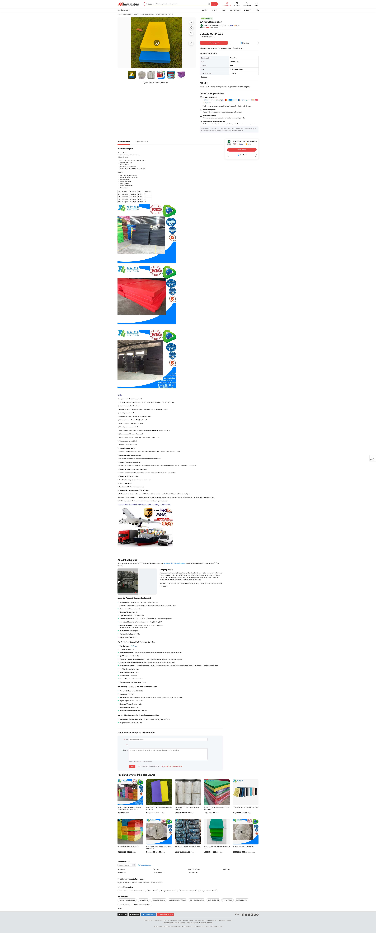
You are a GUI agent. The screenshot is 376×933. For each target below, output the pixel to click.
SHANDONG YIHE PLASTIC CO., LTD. (215, 25)
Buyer (213, 10)
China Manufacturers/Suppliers (172, 920)
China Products (158, 920)
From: (126, 740)
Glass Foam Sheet (213, 900)
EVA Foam (226, 869)
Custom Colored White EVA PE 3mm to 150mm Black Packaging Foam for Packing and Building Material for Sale (129, 809)
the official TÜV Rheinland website (174, 563)
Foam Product (122, 873)
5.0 (235, 144)
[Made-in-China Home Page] (128, 4)
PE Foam (134, 646)
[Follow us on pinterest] (255, 914)
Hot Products (148, 920)
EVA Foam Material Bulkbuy (142, 905)
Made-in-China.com (179, 922)
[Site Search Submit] (214, 4)
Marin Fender (122, 869)
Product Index (221, 920)
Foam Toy (156, 869)
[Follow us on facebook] (243, 914)
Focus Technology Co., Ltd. (174, 926)
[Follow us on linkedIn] (257, 914)
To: (127, 745)
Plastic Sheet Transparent (188, 891)
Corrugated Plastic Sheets (208, 891)
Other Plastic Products (137, 891)
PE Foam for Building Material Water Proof (245, 807)
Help (223, 10)
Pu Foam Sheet (227, 900)
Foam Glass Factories (158, 900)
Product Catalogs (145, 865)
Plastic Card (122, 891)
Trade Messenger (148, 914)
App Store (122, 914)
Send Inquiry (214, 43)
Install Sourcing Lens (166, 914)
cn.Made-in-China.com (206, 922)
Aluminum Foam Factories (127, 900)
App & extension (235, 10)
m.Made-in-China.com (192, 922)
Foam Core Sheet (124, 905)
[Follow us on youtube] (252, 914)
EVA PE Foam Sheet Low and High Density (188, 846)
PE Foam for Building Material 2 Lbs (128, 846)
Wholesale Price (199, 920)
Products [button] (149, 4)
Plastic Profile (152, 891)
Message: (125, 750)
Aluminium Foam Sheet (197, 900)
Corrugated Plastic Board (168, 891)
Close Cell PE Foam (194, 869)
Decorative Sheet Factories (177, 900)
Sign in (256, 5)
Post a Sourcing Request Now (172, 766)
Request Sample (238, 48)
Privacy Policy (218, 926)
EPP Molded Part (158, 873)
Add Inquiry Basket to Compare (157, 82)
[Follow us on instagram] (249, 914)
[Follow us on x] (246, 914)
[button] (209, 4)
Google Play (134, 914)
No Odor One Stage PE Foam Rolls (243, 846)
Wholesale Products (188, 920)
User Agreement (198, 926)
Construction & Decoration (131, 14)
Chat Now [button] (245, 43)
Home (119, 14)
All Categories (124, 10)
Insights (229, 920)
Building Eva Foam (241, 900)
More (119, 908)
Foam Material (143, 900)
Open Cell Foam (192, 873)
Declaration (209, 926)
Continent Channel (211, 920)
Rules (257, 10)
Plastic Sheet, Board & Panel (164, 14)
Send (132, 766)
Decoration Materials (147, 14)
